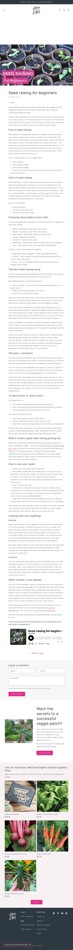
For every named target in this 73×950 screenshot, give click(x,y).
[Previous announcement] (4, 2)
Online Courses (26, 929)
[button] (4, 10)
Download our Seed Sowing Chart (16, 945)
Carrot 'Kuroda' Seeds (44, 854)
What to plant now (27, 916)
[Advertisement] (36, 30)
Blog (22, 920)
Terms (39, 933)
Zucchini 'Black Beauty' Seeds (14, 893)
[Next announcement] (69, 2)
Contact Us (40, 916)
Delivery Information (43, 925)
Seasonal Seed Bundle (12, 814)
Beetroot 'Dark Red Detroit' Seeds (16, 854)
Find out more (44, 753)
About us (40, 920)
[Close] (30, 945)
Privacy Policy (41, 929)
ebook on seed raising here (44, 610)
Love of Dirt (39, 945)
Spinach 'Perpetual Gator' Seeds (47, 814)
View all (37, 902)
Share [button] (13, 102)
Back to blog (37, 653)
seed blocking (35, 373)
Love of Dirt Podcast (28, 925)
